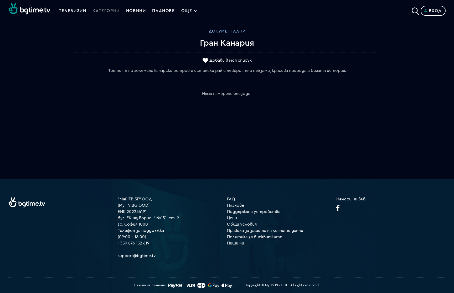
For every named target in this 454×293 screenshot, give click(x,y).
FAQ (231, 199)
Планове (235, 205)
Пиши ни (235, 243)
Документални (227, 31)
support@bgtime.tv (137, 256)
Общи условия (242, 224)
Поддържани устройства (253, 212)
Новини (136, 11)
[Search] (415, 9)
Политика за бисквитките (254, 237)
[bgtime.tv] (26, 202)
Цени (232, 218)
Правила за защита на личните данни (265, 230)
